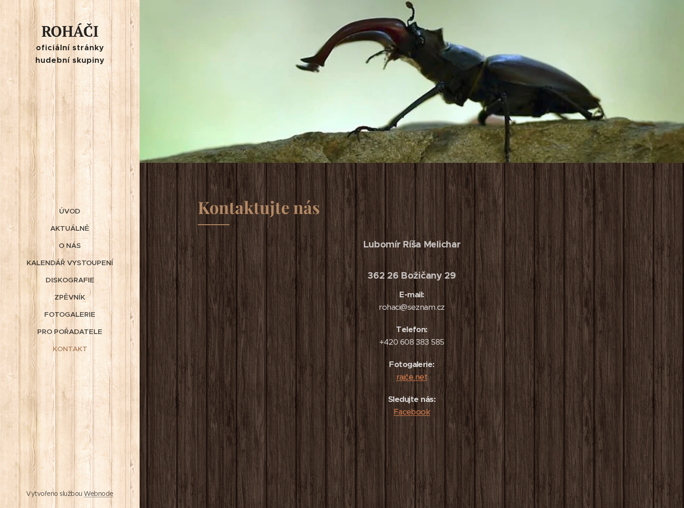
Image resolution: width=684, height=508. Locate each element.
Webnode (98, 493)
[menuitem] (70, 211)
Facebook (412, 412)
